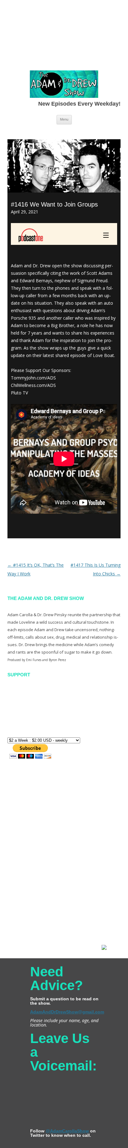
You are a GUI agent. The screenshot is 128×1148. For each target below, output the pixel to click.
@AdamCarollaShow (67, 1130)
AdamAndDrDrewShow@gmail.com (67, 1011)
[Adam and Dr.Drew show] (64, 85)
